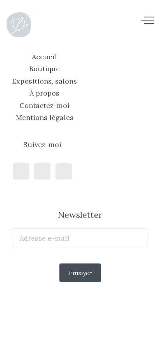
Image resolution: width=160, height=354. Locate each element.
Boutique (44, 68)
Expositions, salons (44, 81)
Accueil (44, 56)
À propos (44, 93)
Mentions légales (44, 117)
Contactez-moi (44, 105)
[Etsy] (64, 171)
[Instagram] (42, 171)
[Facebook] (21, 171)
